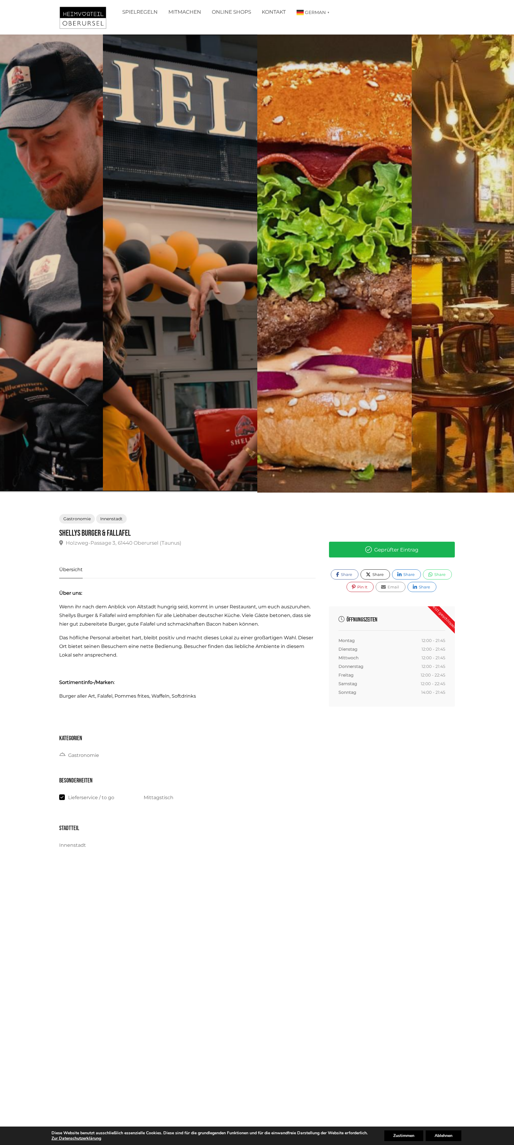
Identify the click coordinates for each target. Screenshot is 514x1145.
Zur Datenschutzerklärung (76, 1138)
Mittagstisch (158, 797)
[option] (334, 264)
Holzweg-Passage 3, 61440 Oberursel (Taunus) (123, 543)
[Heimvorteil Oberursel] (82, 19)
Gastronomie (77, 518)
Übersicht (71, 569)
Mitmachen (184, 12)
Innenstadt (111, 518)
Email (393, 587)
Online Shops (231, 12)
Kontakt (274, 12)
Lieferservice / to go (91, 797)
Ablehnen (443, 1135)
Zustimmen (403, 1135)
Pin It (361, 587)
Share (346, 574)
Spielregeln (140, 12)
